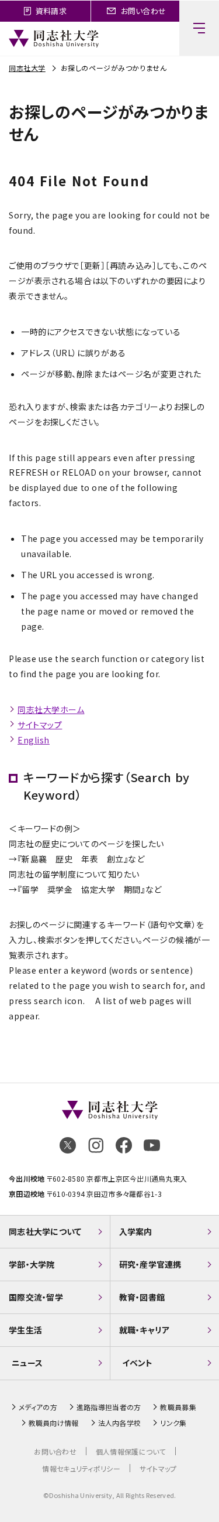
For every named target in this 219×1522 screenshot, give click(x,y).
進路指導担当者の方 (109, 1407)
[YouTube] (152, 1145)
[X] (68, 1145)
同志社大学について (45, 1231)
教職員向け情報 (54, 1423)
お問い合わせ (55, 1451)
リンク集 (173, 1423)
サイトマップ (40, 725)
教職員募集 (178, 1407)
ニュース (27, 1363)
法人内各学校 (119, 1423)
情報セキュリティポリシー (81, 1468)
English (34, 740)
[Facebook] (124, 1145)
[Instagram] (96, 1145)
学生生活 (25, 1330)
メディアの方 (38, 1407)
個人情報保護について (131, 1451)
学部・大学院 (32, 1264)
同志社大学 (27, 68)
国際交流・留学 (36, 1297)
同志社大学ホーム (51, 709)
